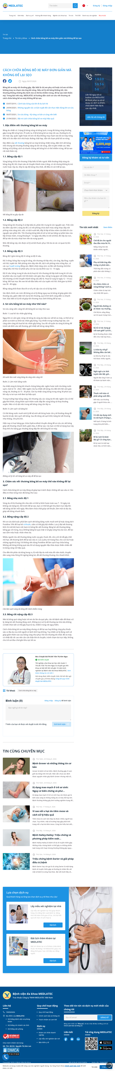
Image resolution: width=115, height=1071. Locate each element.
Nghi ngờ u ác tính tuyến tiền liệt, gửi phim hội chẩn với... (102, 374)
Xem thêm (107, 227)
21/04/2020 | (30, 118)
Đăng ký (96, 5)
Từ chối (94, 1067)
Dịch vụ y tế (29, 15)
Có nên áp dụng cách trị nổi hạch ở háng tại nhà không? (103, 418)
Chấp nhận (106, 1067)
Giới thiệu (21, 15)
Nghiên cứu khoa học (60, 15)
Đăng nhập (107, 5)
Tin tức (71, 15)
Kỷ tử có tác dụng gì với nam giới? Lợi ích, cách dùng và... (102, 330)
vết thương (19, 143)
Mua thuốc (102, 15)
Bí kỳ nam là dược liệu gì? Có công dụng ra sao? (102, 440)
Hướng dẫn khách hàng (43, 15)
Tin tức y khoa (21, 38)
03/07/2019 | (27, 103)
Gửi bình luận (59, 724)
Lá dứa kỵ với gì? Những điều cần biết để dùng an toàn (102, 352)
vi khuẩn (27, 524)
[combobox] (95, 190)
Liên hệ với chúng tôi (96, 117)
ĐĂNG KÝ (105, 1017)
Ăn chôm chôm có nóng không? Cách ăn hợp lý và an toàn (103, 287)
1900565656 (10, 1012)
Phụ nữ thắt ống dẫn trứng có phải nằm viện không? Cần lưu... (103, 265)
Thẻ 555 (77, 15)
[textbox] (95, 190)
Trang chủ (7, 38)
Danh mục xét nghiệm (89, 15)
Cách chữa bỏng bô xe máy (27, 690)
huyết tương (14, 266)
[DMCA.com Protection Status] (11, 1051)
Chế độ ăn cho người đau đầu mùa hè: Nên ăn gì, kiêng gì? (103, 243)
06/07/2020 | (31, 114)
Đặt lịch (53, 925)
